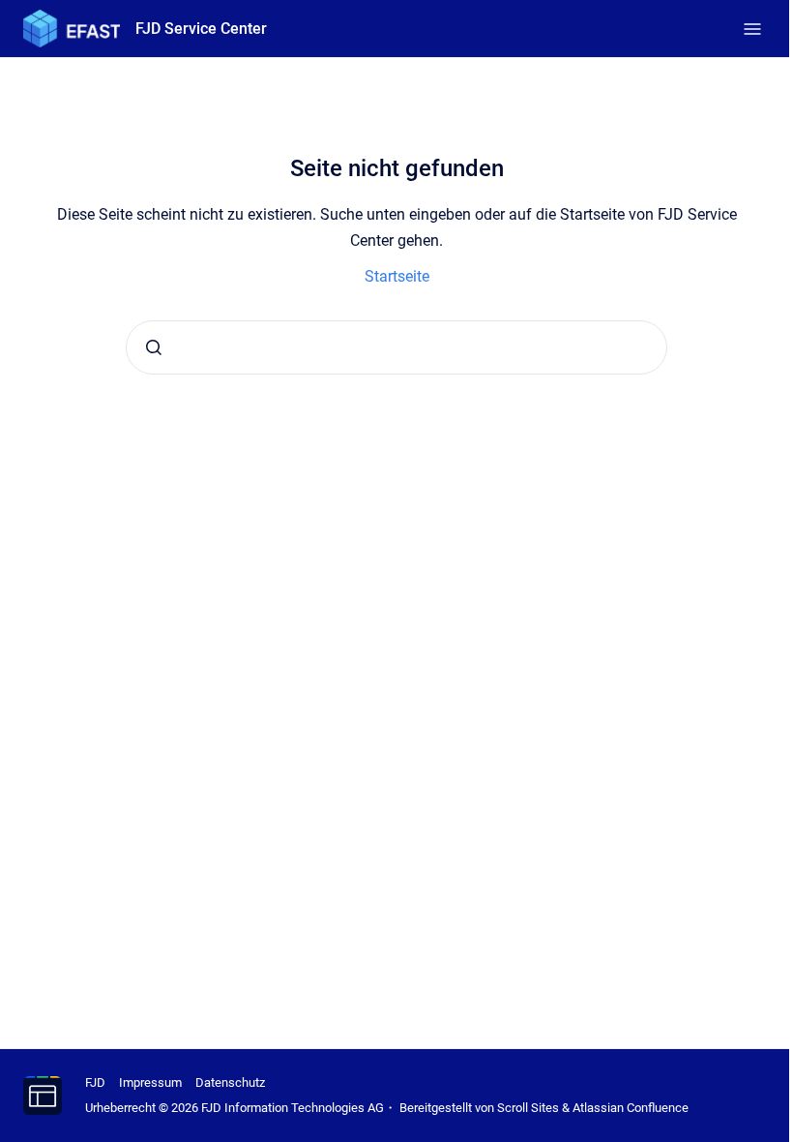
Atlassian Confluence (631, 1107)
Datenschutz (230, 1082)
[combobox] (396, 347)
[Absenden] (153, 347)
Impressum (150, 1082)
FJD (95, 1082)
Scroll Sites (528, 1107)
